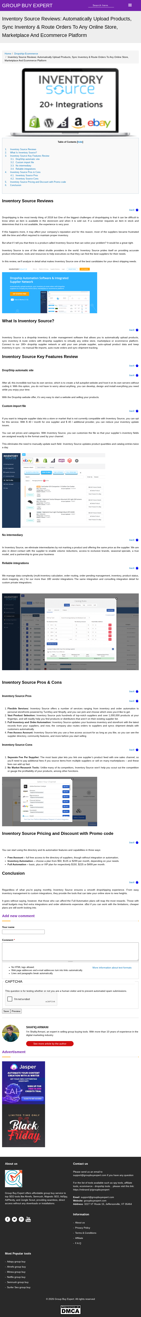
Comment (8, 940)
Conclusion (15, 185)
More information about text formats (112, 967)
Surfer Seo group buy (18, 1287)
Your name (8, 927)
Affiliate (79, 1238)
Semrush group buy (18, 1282)
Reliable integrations (26, 169)
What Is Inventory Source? (23, 152)
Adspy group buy (16, 1261)
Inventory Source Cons (27, 178)
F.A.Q (78, 1243)
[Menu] (130, 5)
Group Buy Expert (14, 1193)
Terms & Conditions (85, 1232)
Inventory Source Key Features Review (29, 156)
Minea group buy (16, 1271)
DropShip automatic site (28, 159)
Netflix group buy (16, 1277)
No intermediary (23, 165)
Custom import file (25, 162)
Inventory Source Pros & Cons (25, 172)
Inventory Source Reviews (23, 149)
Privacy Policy (82, 1227)
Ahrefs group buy (16, 1266)
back (131, 209)
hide (80, 142)
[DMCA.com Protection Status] (70, 1310)
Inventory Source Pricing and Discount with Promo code (38, 182)
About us (80, 1222)
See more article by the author (49, 1043)
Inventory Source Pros (27, 175)
